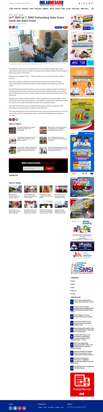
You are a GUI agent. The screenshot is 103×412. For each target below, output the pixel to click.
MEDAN (52, 9)
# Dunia (72, 284)
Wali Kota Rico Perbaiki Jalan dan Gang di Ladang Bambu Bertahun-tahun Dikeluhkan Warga (14, 198)
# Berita (72, 281)
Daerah (15, 15)
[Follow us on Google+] (19, 408)
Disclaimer (51, 407)
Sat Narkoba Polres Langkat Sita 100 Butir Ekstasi (46, 196)
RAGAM (68, 9)
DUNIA (31, 9)
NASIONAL (25, 9)
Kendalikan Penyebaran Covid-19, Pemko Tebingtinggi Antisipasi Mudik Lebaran (27, 139)
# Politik (72, 294)
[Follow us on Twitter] (15, 408)
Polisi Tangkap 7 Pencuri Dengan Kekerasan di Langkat (83, 316)
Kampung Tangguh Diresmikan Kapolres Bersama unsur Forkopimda (26, 129)
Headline (21, 15)
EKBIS (63, 9)
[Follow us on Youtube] (24, 408)
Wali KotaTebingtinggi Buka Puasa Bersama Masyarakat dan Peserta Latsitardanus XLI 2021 (58, 149)
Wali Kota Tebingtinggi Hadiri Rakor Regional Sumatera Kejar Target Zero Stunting (46, 212)
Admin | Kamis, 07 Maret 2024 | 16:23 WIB (17, 23)
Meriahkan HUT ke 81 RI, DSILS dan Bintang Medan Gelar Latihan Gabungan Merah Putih (30, 213)
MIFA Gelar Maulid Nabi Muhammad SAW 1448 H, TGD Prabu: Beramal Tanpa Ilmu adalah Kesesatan (81, 345)
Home (10, 15)
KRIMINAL (45, 9)
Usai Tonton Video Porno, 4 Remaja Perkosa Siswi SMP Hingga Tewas (82, 323)
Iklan (62, 407)
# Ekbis (72, 287)
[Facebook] (10, 27)
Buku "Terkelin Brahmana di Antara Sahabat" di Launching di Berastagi (57, 139)
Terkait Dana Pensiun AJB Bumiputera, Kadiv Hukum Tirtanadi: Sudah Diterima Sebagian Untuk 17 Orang (80, 337)
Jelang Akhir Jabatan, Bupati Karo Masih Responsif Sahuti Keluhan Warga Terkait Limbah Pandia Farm (27, 149)
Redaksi (40, 407)
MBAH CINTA (85, 9)
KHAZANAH (37, 9)
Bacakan (59, 27)
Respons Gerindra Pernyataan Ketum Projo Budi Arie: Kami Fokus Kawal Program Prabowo (83, 353)
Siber (45, 407)
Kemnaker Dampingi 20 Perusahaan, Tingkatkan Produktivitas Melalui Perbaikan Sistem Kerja (81, 360)
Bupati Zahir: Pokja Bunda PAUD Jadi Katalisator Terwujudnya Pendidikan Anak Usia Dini (57, 129)
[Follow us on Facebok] (10, 408)
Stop (65, 27)
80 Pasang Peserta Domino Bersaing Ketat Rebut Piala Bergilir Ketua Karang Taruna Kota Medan (61, 197)
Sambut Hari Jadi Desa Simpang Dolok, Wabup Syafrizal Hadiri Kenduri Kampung (15, 213)
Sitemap (57, 407)
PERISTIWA (17, 9)
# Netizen (73, 291)
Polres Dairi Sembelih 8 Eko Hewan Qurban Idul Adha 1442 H (84, 301)
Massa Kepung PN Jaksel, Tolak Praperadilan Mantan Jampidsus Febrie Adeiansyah (84, 329)
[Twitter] (16, 27)
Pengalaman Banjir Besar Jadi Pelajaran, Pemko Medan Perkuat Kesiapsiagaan (30, 197)
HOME (11, 9)
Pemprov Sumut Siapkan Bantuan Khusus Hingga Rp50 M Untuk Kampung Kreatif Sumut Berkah (82, 309)
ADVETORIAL (76, 9)
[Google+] (13, 27)
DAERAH (57, 9)
